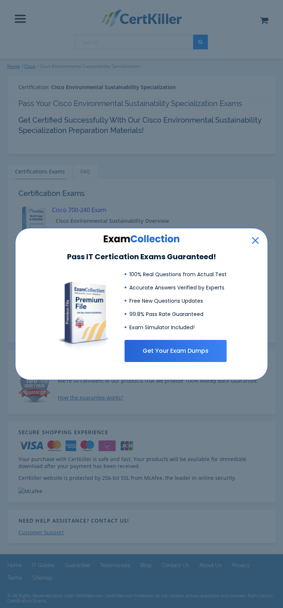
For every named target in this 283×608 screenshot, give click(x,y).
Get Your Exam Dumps (176, 351)
